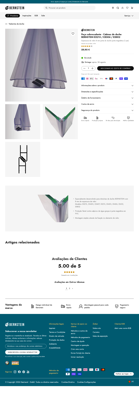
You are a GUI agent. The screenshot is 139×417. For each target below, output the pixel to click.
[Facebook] (19, 372)
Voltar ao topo (122, 374)
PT (133, 381)
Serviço (127, 15)
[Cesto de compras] (132, 8)
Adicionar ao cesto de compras (115, 68)
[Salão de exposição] (113, 8)
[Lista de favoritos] (127, 8)
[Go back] (6, 24)
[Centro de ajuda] (117, 8)
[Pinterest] (23, 372)
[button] (85, 46)
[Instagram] (15, 372)
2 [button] (69, 288)
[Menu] (11, 407)
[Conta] (122, 8)
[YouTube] (28, 372)
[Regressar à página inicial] (14, 8)
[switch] (7, 412)
